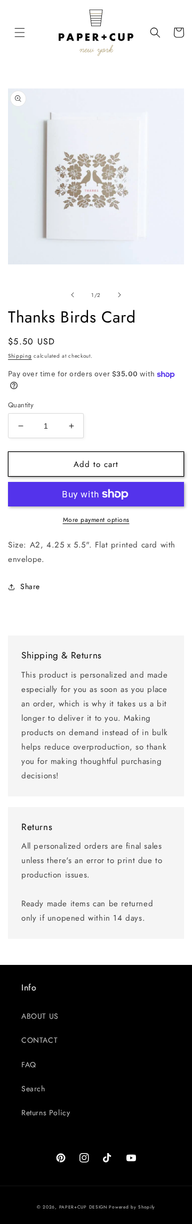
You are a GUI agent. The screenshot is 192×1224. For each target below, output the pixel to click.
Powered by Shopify (132, 1207)
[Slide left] (72, 295)
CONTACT (39, 1040)
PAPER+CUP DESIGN (83, 1207)
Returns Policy (45, 1112)
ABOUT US (40, 1016)
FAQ (28, 1064)
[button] (19, 32)
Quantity (21, 405)
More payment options (96, 520)
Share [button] (30, 586)
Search (33, 1088)
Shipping (20, 356)
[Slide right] (119, 295)
